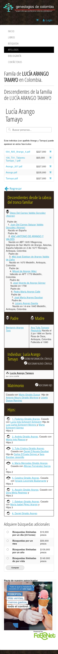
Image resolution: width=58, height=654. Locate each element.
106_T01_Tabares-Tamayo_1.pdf (15, 159)
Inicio (11, 31)
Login (49, 20)
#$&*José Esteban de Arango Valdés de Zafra (27, 258)
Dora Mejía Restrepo (16, 492)
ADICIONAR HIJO (45, 385)
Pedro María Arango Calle (27, 291)
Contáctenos (15, 62)
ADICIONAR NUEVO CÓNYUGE (39, 363)
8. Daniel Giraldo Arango (24, 513)
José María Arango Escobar (28, 297)
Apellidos (13, 50)
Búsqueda (13, 43)
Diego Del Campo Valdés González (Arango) (26, 214)
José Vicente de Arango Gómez (29, 282)
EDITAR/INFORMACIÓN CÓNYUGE (38, 358)
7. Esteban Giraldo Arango (25, 501)
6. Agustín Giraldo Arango (25, 489)
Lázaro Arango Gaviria (26, 303)
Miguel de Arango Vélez (24, 271)
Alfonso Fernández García (37, 466)
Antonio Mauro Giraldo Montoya (22, 397)
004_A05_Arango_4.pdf (18, 151)
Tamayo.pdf (12, 178)
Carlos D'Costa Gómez (26, 454)
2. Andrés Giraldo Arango (25, 436)
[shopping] (37, 20)
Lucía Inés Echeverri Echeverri (26, 421)
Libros (11, 37)
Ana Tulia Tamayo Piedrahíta (40, 329)
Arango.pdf (11, 172)
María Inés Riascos (16, 439)
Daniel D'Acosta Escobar (36, 451)
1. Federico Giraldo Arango (26, 418)
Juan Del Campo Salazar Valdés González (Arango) (24, 226)
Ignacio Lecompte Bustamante (30, 480)
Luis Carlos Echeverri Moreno (21, 424)
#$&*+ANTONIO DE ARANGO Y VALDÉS (25, 238)
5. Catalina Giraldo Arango (25, 477)
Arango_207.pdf (14, 166)
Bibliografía (14, 56)
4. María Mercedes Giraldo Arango (30, 463)
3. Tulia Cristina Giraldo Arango (28, 448)
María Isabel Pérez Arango (24, 504)
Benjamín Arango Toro (15, 329)
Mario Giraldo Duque (29, 394)
